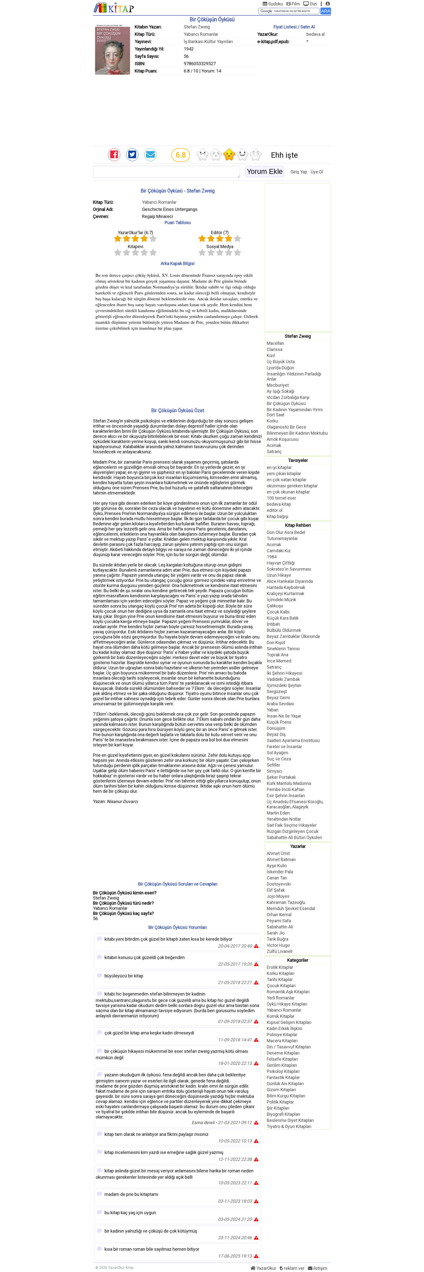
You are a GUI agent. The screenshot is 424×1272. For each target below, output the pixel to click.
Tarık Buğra (277, 939)
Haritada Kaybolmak (286, 587)
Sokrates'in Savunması (289, 569)
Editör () (220, 232)
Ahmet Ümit (278, 853)
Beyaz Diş (276, 734)
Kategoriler (297, 960)
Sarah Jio (276, 933)
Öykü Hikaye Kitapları (287, 1004)
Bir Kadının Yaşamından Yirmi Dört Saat (295, 412)
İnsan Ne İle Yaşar (284, 716)
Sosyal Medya (219, 246)
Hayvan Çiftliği (281, 562)
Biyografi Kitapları (283, 1114)
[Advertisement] (212, 109)
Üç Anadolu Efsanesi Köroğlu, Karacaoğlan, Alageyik (295, 804)
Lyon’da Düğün (280, 367)
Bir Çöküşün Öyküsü (286, 403)
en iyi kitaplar (279, 467)
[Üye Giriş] (328, 3)
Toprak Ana (277, 654)
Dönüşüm (276, 728)
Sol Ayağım (277, 752)
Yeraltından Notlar (284, 819)
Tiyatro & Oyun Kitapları (289, 1126)
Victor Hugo (278, 945)
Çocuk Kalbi (278, 611)
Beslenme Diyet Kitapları (290, 1120)
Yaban (272, 709)
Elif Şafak (276, 890)
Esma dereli (203, 1122)
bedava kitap (279, 504)
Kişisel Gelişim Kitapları (289, 1022)
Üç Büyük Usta (281, 361)
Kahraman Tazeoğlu (286, 902)
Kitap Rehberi (298, 525)
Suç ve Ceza (279, 758)
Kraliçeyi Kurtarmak (285, 593)
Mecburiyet (278, 385)
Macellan (275, 343)
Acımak (274, 445)
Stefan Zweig (197, 26)
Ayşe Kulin (277, 865)
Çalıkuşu (275, 605)
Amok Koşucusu (283, 439)
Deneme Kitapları (283, 1053)
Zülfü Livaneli (279, 951)
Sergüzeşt (277, 691)
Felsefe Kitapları (282, 1059)
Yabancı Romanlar (201, 34)
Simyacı (274, 771)
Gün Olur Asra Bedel (286, 532)
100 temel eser (281, 498)
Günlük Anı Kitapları (285, 1083)
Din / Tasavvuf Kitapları (289, 1046)
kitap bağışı (277, 516)
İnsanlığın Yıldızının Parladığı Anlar (294, 376)
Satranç (274, 451)
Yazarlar (298, 846)
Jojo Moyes (278, 896)
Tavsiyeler (298, 460)
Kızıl (271, 355)
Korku (272, 420)
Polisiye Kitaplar (282, 1034)
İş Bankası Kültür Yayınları (208, 41)
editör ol (274, 510)
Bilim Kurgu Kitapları (286, 1095)
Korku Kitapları (280, 973)
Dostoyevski (279, 884)
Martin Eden (278, 813)
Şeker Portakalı (281, 777)
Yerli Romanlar (280, 997)
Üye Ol (317, 171)
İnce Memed (279, 660)
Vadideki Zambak (283, 679)
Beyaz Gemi (278, 697)
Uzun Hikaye (279, 575)
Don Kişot (276, 642)
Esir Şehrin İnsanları (286, 795)
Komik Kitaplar (280, 1016)
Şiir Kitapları (278, 1108)
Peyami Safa (279, 920)
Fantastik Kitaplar (283, 1077)
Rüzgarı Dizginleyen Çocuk (292, 831)
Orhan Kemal (279, 914)
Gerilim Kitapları (282, 1065)
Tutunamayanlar (282, 538)
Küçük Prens (279, 722)
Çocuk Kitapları (281, 985)
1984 (272, 556)
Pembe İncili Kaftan (286, 789)
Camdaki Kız (279, 550)
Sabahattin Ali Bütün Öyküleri (294, 837)
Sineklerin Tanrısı (283, 648)
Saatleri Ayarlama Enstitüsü (293, 740)
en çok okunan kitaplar (288, 491)
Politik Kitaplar (280, 1101)
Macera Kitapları (282, 1040)
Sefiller (273, 765)
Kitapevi (135, 246)
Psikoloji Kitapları (283, 1071)
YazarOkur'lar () (135, 232)
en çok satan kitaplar (286, 479)
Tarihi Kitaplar (280, 979)
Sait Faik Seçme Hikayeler (292, 825)
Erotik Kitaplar (280, 967)
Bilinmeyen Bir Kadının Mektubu (297, 433)
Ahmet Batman (281, 859)
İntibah (273, 624)
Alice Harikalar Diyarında (290, 581)
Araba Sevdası (280, 703)
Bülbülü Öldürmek (284, 630)
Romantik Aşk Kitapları (288, 991)
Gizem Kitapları (281, 1089)
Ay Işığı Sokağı (280, 391)
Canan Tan (277, 877)
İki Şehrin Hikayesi (284, 673)
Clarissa (274, 349)
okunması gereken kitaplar (292, 485)
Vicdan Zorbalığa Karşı (288, 397)
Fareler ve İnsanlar (284, 746)
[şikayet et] (256, 945)
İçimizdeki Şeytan (284, 685)
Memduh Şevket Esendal (291, 908)
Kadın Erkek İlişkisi (284, 1028)
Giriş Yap (299, 171)
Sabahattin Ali (280, 926)
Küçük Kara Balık (283, 618)
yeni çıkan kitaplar (284, 473)
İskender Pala (280, 871)
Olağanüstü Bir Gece (286, 427)
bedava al (315, 34)
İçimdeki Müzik (281, 599)
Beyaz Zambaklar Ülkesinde (293, 636)
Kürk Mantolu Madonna (289, 783)
